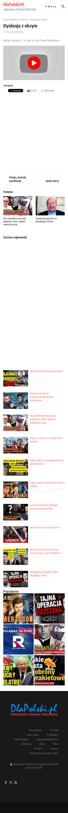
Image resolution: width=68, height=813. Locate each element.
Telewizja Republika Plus (47, 739)
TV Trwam (54, 730)
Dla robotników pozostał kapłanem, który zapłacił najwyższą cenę (14, 221)
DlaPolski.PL (14, 4)
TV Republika (52, 735)
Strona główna (10, 19)
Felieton (24, 19)
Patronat (54, 748)
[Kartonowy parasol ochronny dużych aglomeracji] (49, 670)
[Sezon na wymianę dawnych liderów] (18, 670)
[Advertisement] (34, 131)
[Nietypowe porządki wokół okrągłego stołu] (49, 608)
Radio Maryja (32, 735)
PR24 (55, 744)
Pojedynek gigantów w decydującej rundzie (46, 220)
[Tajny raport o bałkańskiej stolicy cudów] (18, 608)
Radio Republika (21, 739)
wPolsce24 (26, 744)
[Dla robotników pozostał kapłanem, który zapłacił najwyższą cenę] (49, 639)
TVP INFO (38, 748)
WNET (42, 744)
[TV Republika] (18, 639)
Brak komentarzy (15, 31)
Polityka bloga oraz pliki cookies (44, 753)
